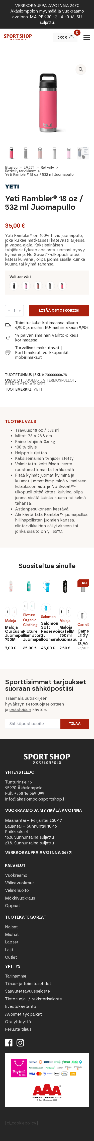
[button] (81, 69)
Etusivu (11, 167)
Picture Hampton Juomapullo (29, 636)
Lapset (12, 942)
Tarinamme (15, 976)
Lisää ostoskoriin (59, 310)
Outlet (11, 957)
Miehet (12, 934)
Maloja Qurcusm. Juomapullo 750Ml (11, 634)
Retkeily (47, 167)
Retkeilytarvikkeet (20, 171)
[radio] (14, 286)
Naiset (11, 927)
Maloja (10, 621)
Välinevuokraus (20, 883)
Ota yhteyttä (18, 1021)
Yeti (37, 389)
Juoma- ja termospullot (50, 380)
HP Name (5, 673)
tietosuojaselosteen (45, 704)
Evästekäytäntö (20, 1006)
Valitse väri (20, 276)
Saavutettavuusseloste (27, 991)
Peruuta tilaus (18, 1029)
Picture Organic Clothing (29, 620)
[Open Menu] (86, 37)
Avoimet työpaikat (23, 1014)
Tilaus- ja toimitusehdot (28, 983)
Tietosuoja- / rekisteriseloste (33, 999)
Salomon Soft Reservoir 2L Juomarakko (47, 632)
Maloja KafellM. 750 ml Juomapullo (65, 634)
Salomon (47, 617)
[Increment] (20, 310)
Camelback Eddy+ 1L (83, 633)
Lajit (9, 949)
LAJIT (29, 167)
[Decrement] (9, 310)
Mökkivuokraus (20, 898)
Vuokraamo (16, 875)
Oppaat (12, 905)
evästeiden (20, 709)
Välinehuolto (17, 890)
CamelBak (83, 625)
